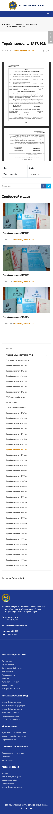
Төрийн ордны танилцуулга (13, 753)
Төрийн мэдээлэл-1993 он (16, 555)
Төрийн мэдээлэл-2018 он (16, 423)
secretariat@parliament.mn (16, 626)
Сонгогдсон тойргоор (10, 719)
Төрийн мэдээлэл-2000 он (16, 518)
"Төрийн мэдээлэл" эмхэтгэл (26, 24)
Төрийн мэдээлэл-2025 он (16, 371)
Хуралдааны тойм (9, 780)
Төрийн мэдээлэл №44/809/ (15, 233)
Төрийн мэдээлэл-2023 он (16, 381)
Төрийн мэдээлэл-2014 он (16, 444)
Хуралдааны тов (8, 675)
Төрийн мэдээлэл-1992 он (16, 560)
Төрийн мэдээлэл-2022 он (16, 387)
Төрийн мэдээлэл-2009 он (16, 471)
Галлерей (6, 757)
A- (50, 33)
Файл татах (36, 174)
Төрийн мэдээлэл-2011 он (16, 460)
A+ (51, 41)
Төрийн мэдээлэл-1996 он (16, 539)
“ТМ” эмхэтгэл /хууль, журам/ (17, 360)
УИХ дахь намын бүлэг (11, 689)
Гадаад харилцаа (9, 740)
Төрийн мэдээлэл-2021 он (16, 392)
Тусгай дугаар (11, 402)
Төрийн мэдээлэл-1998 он (16, 528)
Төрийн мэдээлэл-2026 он (16, 366)
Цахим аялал (7, 760)
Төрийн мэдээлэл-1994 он (16, 549)
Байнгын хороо (8, 784)
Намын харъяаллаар (10, 716)
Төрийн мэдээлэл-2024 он (16, 376)
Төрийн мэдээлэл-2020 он (16, 413)
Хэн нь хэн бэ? (7, 671)
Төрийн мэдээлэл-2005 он (16, 492)
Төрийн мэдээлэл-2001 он (16, 513)
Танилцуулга (7, 661)
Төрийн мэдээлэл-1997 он (16, 534)
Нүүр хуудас (6, 24)
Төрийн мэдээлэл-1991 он (16, 565)
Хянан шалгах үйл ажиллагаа (14, 736)
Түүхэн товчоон (8, 665)
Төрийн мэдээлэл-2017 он (16, 429)
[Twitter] (26, 808)
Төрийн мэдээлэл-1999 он (16, 523)
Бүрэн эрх (5, 678)
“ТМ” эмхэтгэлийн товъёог (16, 408)
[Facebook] (22, 808)
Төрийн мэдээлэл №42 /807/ (16, 317)
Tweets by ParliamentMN (13, 578)
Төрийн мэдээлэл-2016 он (16, 434)
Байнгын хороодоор (10, 713)
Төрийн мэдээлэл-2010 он (16, 465)
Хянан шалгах (7, 685)
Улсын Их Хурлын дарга (11, 702)
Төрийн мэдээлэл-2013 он (15, 26)
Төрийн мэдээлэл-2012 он (16, 455)
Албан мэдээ (7, 773)
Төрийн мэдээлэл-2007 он (16, 481)
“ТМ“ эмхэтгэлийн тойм (15, 397)
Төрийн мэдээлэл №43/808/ (15, 275)
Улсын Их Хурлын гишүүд (12, 709)
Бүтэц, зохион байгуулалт (12, 668)
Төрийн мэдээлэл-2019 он (16, 418)
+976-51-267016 (11, 617)
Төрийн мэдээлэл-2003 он (16, 502)
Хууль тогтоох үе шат (10, 682)
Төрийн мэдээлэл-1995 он (16, 544)
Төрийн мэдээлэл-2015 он (16, 439)
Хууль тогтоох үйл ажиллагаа (14, 733)
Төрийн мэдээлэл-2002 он (16, 507)
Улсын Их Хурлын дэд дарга (13, 706)
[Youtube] (31, 808)
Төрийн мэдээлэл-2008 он (16, 476)
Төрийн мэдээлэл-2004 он (16, 497)
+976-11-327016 (12, 620)
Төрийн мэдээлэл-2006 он (16, 486)
